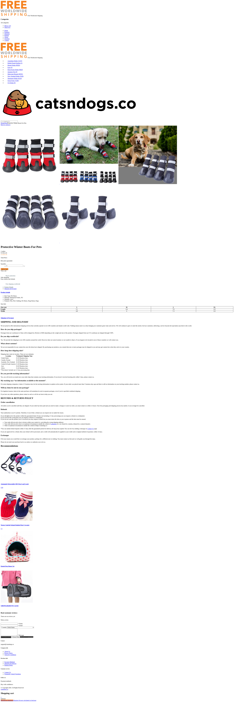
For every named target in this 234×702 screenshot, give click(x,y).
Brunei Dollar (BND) (14, 65)
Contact (6, 40)
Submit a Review (5, 637)
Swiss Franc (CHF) (13, 80)
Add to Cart (4, 269)
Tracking (7, 39)
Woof (7, 27)
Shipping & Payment (10, 289)
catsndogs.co (4, 689)
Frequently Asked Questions (12, 674)
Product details (5, 292)
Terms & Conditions (10, 655)
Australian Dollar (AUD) (15, 61)
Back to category (6, 125)
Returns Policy (8, 665)
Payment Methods (9, 662)
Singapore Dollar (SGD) (15, 78)
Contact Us (90, 428)
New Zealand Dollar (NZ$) (15, 76)
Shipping (7, 34)
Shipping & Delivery (10, 663)
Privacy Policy (8, 653)
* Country (4, 627)
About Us (7, 651)
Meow (7, 26)
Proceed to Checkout (7, 700)
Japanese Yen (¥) (12, 72)
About (6, 37)
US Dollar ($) (12, 83)
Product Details (8, 287)
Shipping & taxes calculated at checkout (24, 700)
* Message (21, 635)
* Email (20, 625)
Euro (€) (10, 67)
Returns (6, 35)
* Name (20, 623)
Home (6, 30)
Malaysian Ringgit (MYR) (15, 74)
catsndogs (53, 424)
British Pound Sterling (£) (15, 63)
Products (6, 32)
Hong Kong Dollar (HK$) (15, 69)
